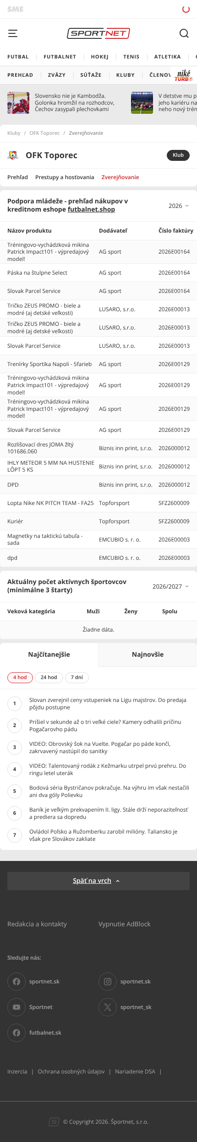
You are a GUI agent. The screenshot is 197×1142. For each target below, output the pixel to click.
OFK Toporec (45, 133)
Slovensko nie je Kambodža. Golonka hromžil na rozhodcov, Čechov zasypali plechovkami (75, 102)
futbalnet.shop (91, 209)
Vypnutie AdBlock (124, 923)
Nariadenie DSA (135, 1071)
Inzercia (17, 1071)
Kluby (14, 133)
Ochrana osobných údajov (71, 1071)
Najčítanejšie (49, 654)
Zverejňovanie (120, 177)
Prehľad (17, 177)
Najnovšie (148, 654)
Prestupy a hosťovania (64, 177)
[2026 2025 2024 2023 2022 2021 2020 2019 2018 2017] (179, 206)
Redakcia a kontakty (37, 923)
